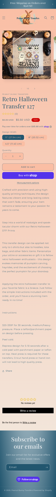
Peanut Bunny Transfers (22, 490)
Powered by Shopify (42, 490)
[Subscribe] (46, 467)
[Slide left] (21, 88)
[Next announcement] (52, 4)
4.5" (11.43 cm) (13, 143)
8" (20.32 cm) (36, 137)
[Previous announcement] (3, 4)
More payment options (28, 182)
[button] (3, 17)
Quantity (6, 150)
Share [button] (9, 370)
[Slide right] (34, 88)
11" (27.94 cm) (13, 137)
